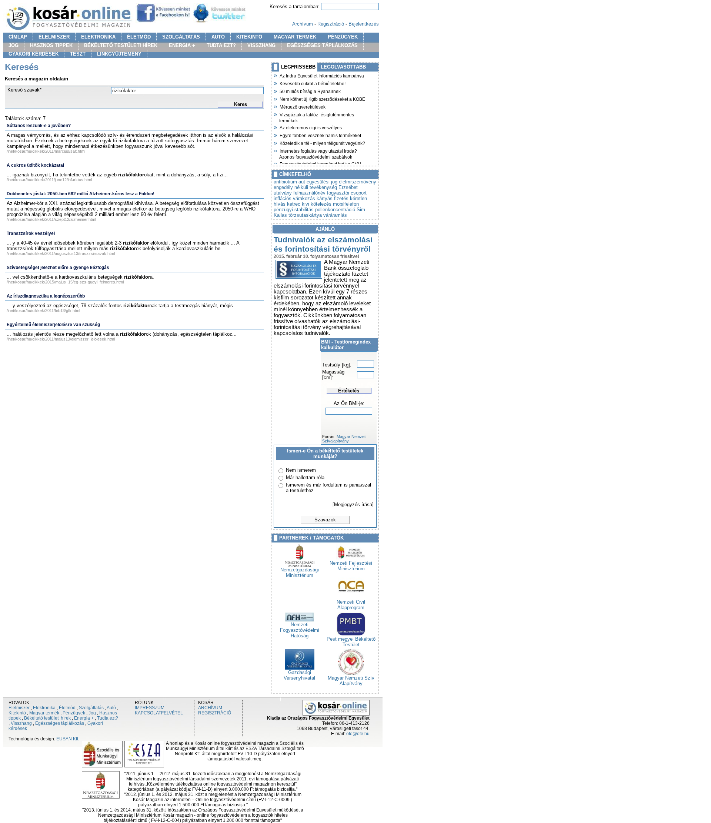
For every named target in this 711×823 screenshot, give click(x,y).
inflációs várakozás (294, 198)
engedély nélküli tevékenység (305, 187)
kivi (305, 204)
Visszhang (21, 723)
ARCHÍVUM (210, 707)
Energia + (84, 718)
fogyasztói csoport (347, 193)
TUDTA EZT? (221, 45)
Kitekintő (17, 713)
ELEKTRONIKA (98, 37)
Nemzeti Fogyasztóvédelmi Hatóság (299, 630)
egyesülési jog (322, 182)
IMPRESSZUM (149, 707)
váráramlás (335, 215)
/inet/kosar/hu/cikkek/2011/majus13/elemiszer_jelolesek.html (61, 339)
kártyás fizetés (332, 198)
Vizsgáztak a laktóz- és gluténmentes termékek (316, 116)
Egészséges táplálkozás (59, 723)
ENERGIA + (182, 45)
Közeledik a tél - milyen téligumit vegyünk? (322, 142)
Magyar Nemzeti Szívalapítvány (344, 438)
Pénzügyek (74, 713)
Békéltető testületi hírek (47, 718)
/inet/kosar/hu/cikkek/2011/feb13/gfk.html (43, 310)
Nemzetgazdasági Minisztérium (299, 572)
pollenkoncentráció (335, 209)
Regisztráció (330, 24)
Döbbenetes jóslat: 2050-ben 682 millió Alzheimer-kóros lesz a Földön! (80, 193)
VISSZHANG (261, 45)
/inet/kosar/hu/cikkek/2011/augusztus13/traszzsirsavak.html (61, 253)
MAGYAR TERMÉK (295, 37)
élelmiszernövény (357, 182)
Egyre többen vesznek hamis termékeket (320, 135)
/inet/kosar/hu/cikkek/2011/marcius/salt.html (46, 151)
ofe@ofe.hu (358, 733)
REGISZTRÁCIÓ (214, 713)
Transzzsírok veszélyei (31, 233)
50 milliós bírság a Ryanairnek (310, 90)
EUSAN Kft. (67, 738)
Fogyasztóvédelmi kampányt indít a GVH (320, 163)
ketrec (293, 204)
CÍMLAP (18, 37)
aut (301, 182)
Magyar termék (44, 713)
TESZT (78, 54)
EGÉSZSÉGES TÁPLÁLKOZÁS (322, 45)
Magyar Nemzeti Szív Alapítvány (351, 680)
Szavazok (325, 519)
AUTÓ (218, 37)
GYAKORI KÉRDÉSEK (34, 54)
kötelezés (321, 204)
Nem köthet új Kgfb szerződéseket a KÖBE (322, 98)
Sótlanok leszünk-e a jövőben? (39, 125)
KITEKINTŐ (249, 37)
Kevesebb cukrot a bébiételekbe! (312, 83)
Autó (111, 707)
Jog (92, 713)
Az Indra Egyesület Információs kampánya (321, 75)
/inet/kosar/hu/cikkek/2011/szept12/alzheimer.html (51, 219)
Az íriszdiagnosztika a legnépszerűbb (46, 296)
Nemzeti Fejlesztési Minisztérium (351, 565)
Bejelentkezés (363, 24)
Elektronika (44, 707)
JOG (14, 45)
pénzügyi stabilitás (294, 209)
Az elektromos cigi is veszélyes (310, 127)
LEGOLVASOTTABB (343, 67)
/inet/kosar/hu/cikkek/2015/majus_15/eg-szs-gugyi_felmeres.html (65, 282)
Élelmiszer (19, 707)
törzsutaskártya (305, 215)
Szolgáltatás (91, 707)
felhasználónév (309, 193)
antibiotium (285, 182)
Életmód (67, 707)
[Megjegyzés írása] (353, 504)
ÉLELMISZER (54, 37)
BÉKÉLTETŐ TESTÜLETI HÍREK (120, 45)
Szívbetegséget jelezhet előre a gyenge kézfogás (58, 267)
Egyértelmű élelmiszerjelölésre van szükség (53, 324)
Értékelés (348, 391)
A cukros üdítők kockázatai (35, 165)
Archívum (302, 24)
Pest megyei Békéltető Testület (351, 641)
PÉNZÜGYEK (343, 37)
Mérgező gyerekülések (302, 106)
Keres (240, 104)
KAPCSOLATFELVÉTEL (159, 713)
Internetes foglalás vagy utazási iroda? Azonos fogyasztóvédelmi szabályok (318, 153)
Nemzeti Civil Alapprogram (351, 604)
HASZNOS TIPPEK (51, 45)
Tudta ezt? (107, 718)
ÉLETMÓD (139, 37)
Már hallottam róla (305, 477)
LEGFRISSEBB (298, 67)
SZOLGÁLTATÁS (181, 37)
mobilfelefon (346, 204)
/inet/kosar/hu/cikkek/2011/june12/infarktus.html (49, 179)
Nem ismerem (301, 470)
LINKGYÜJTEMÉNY (119, 54)
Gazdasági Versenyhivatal (299, 675)
